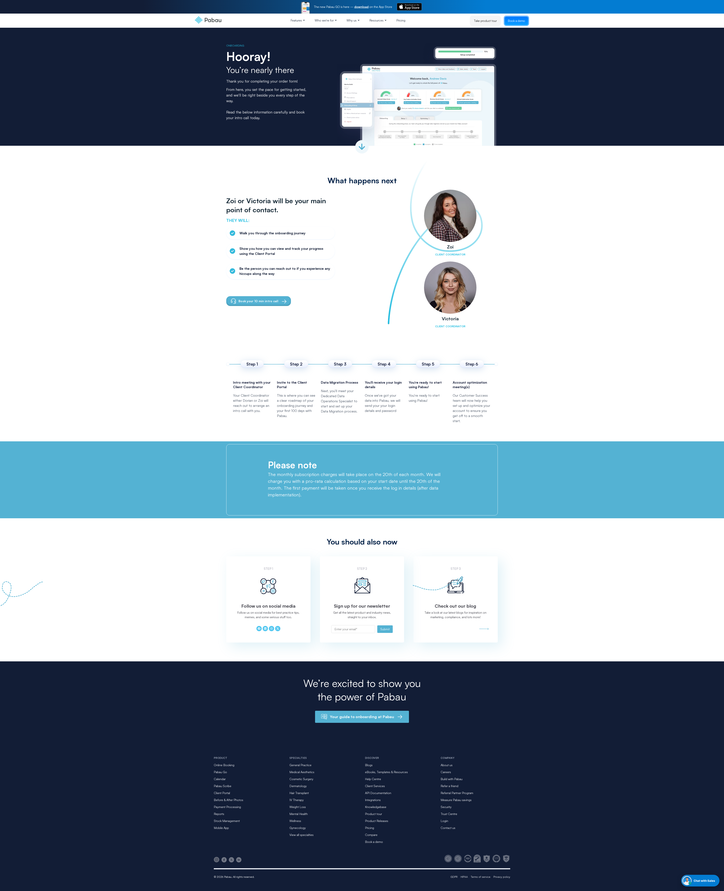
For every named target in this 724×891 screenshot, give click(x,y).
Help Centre (373, 779)
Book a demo (516, 21)
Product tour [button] (373, 814)
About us (446, 765)
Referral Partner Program (457, 793)
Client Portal (222, 793)
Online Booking (224, 765)
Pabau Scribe (222, 786)
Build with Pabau (451, 779)
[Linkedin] (265, 628)
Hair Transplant (299, 793)
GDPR (454, 876)
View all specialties (301, 835)
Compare (371, 835)
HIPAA (464, 876)
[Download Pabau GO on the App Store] (409, 7)
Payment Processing (227, 807)
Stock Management (227, 821)
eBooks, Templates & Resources (386, 772)
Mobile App (221, 828)
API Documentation (378, 793)
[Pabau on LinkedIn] (239, 860)
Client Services (375, 786)
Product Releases (376, 821)
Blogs (369, 765)
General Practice (300, 765)
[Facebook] (259, 628)
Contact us (448, 828)
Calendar (220, 779)
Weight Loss (297, 807)
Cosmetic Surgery (301, 779)
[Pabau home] (484, 629)
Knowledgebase (375, 807)
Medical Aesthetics (301, 772)
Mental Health (298, 814)
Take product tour (485, 21)
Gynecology (297, 828)
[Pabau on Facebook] (224, 860)
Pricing (400, 20)
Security (446, 807)
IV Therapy (296, 800)
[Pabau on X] (231, 860)
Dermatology (298, 786)
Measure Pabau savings (456, 800)
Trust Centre (449, 814)
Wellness (295, 821)
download (361, 7)
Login (444, 821)
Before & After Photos (228, 800)
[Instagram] (271, 628)
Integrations (373, 800)
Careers (446, 772)
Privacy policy (501, 876)
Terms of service (480, 876)
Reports (219, 814)
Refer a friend (449, 786)
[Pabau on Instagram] (216, 860)
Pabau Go (220, 772)
